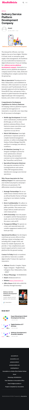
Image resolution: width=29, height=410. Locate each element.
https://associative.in (16, 280)
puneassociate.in (14, 362)
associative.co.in (14, 359)
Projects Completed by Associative (14, 386)
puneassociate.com (14, 365)
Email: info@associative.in (14, 383)
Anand (10, 28)
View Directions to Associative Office (14, 380)
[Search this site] (23, 2)
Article (4, 11)
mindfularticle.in (14, 368)
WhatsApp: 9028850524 (14, 377)
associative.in (14, 356)
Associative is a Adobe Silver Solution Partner (14, 371)
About (14, 374)
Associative (24, 396)
